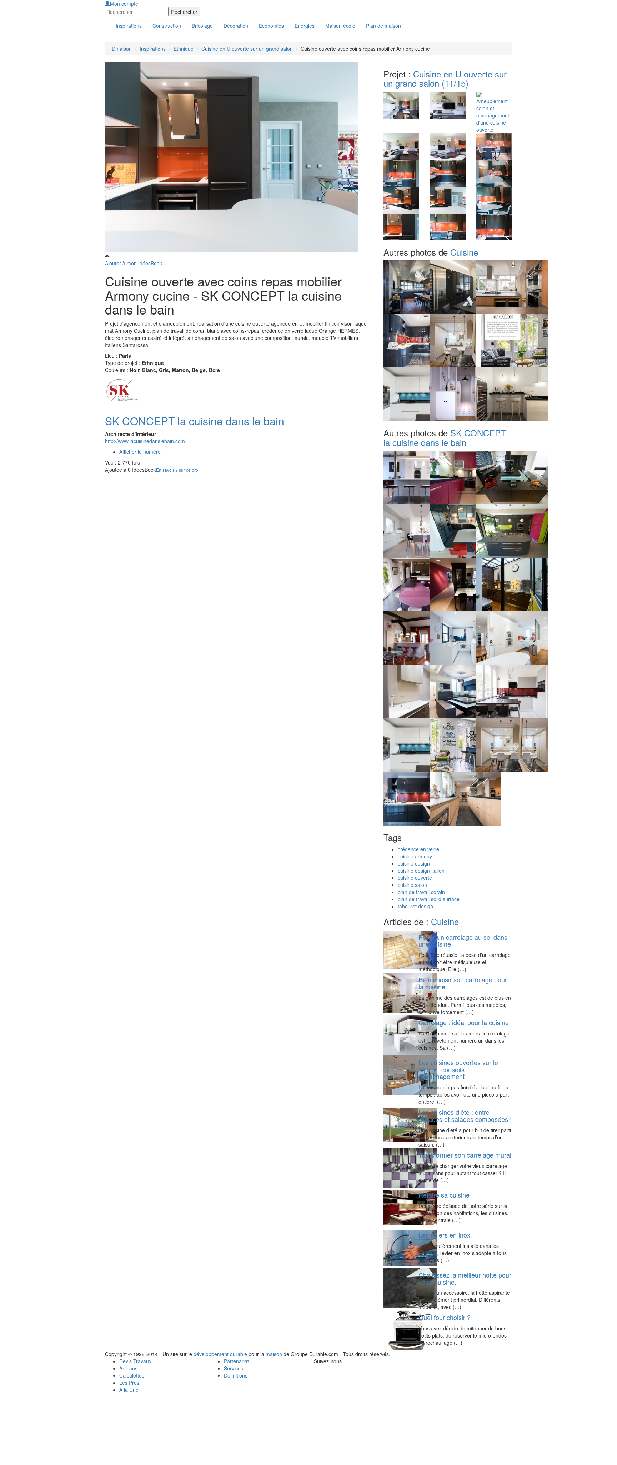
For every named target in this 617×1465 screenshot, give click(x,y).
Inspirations (153, 48)
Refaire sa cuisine (444, 1194)
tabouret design (415, 906)
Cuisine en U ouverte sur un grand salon (247, 48)
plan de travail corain (421, 891)
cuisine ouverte (415, 877)
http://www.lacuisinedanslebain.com (145, 441)
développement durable (220, 1354)
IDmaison (121, 48)
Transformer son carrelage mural (464, 1154)
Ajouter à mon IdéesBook (133, 263)
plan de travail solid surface (429, 899)
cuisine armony (415, 856)
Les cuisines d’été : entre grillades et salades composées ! (465, 1115)
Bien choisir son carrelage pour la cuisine (462, 983)
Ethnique (184, 48)
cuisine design (414, 863)
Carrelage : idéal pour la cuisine (463, 1022)
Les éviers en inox (444, 1234)
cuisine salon (412, 884)
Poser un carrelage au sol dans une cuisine (462, 940)
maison (274, 1354)
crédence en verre (418, 849)
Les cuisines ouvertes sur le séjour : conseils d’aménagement (458, 1069)
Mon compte (124, 3)
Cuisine (464, 252)
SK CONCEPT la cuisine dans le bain (194, 420)
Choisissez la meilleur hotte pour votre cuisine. (464, 1278)
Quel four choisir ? (444, 1317)
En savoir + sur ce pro (177, 470)
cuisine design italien (421, 870)
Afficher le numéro (140, 451)
